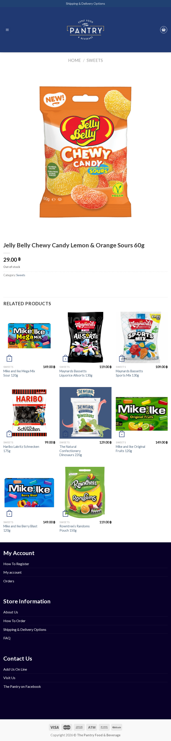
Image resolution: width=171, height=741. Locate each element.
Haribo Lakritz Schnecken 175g (21, 449)
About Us (10, 612)
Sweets (95, 60)
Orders (8, 581)
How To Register (16, 564)
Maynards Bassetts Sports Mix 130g (129, 373)
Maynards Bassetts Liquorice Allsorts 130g (75, 373)
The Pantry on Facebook (22, 686)
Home (74, 60)
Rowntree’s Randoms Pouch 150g (74, 528)
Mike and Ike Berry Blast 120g (20, 528)
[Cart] (163, 29)
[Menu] (7, 30)
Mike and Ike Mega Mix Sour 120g (19, 373)
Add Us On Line (15, 669)
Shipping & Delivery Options (85, 3)
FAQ (6, 638)
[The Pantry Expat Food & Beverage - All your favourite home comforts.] (85, 30)
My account (12, 572)
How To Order (14, 621)
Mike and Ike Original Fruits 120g (130, 449)
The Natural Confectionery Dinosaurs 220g (70, 451)
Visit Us (9, 678)
